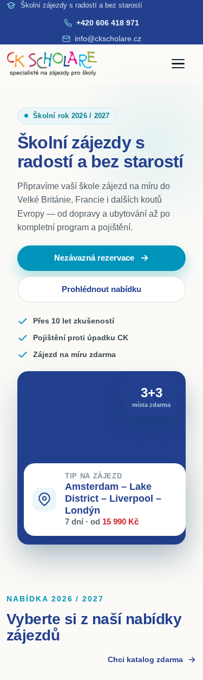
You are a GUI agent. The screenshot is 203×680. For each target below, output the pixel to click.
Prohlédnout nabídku (101, 301)
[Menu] (184, 64)
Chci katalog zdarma (145, 672)
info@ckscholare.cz (108, 38)
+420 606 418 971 (107, 22)
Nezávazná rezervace (94, 270)
